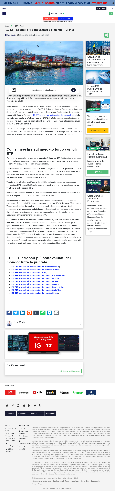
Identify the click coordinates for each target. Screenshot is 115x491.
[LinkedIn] (22, 313)
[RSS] (40, 405)
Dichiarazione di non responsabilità (44, 478)
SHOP (4, 8)
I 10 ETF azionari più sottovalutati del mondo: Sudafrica (36, 290)
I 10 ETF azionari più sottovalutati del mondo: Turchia (35, 269)
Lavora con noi (36, 413)
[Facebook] (9, 313)
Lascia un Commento (71, 371)
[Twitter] (16, 313)
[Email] (56, 313)
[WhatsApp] (42, 313)
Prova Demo (65, 18)
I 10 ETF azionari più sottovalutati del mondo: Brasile (35, 278)
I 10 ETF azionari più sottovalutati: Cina (28, 272)
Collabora (22, 413)
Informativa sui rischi (65, 478)
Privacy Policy (37, 484)
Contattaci (11, 413)
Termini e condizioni (72, 481)
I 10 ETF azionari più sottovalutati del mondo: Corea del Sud (38, 275)
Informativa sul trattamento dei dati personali (48, 481)
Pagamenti (50, 413)
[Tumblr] (36, 313)
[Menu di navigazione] (4, 13)
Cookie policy (95, 481)
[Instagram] (18, 405)
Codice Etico (85, 481)
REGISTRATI (101, 8)
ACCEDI (110, 8)
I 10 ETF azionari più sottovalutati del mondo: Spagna (35, 284)
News (7, 26)
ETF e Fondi (19, 26)
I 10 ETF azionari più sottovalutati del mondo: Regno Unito (37, 287)
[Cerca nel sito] (111, 13)
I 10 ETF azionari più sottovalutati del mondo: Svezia (34, 293)
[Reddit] (29, 313)
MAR (76, 478)
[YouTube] (7, 405)
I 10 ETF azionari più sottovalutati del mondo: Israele (34, 281)
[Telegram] (49, 313)
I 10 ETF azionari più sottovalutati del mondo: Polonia (53, 115)
